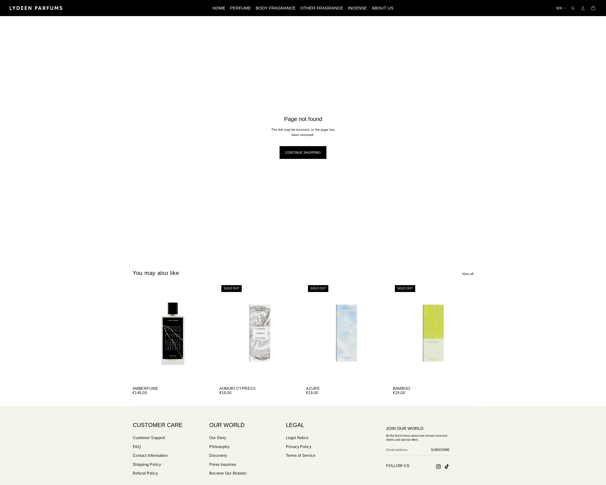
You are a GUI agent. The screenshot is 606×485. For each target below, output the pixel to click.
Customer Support (149, 438)
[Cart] (593, 8)
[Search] (573, 8)
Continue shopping (303, 152)
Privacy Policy (299, 447)
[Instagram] (438, 466)
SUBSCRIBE (440, 450)
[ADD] (206, 377)
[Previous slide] (140, 333)
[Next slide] (206, 333)
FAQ (137, 447)
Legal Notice (297, 438)
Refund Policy (145, 473)
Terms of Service (301, 456)
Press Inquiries (222, 465)
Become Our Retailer (228, 473)
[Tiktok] (447, 466)
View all (467, 274)
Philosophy (219, 447)
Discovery (218, 456)
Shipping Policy (147, 465)
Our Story (217, 438)
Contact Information (150, 456)
